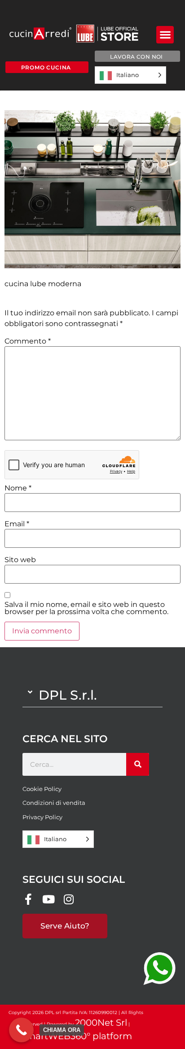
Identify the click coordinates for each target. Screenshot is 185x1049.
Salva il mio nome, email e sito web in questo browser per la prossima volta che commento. (86, 608)
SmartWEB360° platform (76, 1036)
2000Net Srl (101, 1022)
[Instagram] (68, 899)
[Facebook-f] (28, 899)
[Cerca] (137, 764)
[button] (165, 34)
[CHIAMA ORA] (21, 1030)
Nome (17, 488)
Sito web (20, 559)
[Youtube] (48, 899)
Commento (27, 341)
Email (16, 524)
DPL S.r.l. (68, 695)
